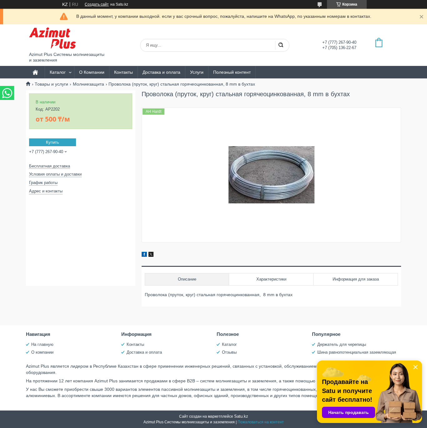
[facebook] (144, 255)
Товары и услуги (51, 84)
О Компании (91, 72)
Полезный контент (232, 72)
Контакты (123, 72)
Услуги (196, 72)
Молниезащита (88, 84)
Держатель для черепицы (341, 344)
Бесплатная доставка (49, 166)
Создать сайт (97, 4)
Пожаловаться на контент (261, 422)
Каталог (58, 72)
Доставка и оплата (161, 72)
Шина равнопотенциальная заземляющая (356, 352)
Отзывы (229, 352)
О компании (42, 352)
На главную (42, 344)
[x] (150, 255)
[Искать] (280, 45)
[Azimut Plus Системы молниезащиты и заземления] (52, 38)
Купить (52, 142)
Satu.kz (241, 416)
